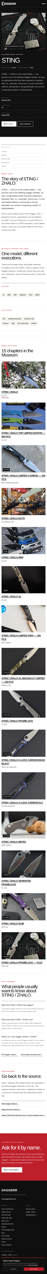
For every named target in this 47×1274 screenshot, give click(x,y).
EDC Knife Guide (6, 1215)
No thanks (13, 1269)
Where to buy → (9, 124)
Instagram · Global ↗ (10, 1255)
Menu (43, 3)
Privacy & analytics (33, 1265)
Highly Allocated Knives (8, 1224)
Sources (4, 166)
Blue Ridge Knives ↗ (31, 1215)
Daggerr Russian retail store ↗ (11, 1109)
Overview (4, 151)
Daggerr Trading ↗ (31, 1212)
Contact (4, 1241)
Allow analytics (34, 1269)
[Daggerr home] (20, 3)
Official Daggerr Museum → (10, 1104)
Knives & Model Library (8, 1209)
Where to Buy (5, 1221)
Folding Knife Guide (7, 1218)
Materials (4, 155)
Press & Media (5, 1235)
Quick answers (6, 162)
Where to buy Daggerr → (12, 1170)
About (3, 1233)
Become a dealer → (31, 1209)
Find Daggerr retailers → (10, 1054)
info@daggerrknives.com (9, 1199)
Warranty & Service (7, 1239)
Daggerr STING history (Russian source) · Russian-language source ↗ (23, 1115)
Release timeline (6, 158)
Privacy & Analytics (7, 1245)
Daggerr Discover (6, 1212)
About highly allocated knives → (32, 1054)
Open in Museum (25, 124)
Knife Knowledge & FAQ (8, 1230)
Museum (4, 1227)
